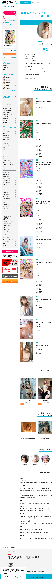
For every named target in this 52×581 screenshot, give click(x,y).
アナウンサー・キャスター (9, 219)
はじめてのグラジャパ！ (10, 20)
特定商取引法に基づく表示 (31, 571)
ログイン (10, 17)
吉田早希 (37, 134)
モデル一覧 (7, 6)
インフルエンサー (8, 221)
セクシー (7, 182)
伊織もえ (37, 127)
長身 (5, 156)
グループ (6, 194)
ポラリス (5, 120)
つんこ (37, 130)
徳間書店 (31, 482)
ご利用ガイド (7, 22)
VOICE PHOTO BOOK (7, 114)
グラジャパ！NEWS (9, 57)
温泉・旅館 (7, 198)
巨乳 (6, 147)
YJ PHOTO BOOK (6, 102)
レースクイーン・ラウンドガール (9, 217)
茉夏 (37, 137)
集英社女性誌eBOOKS (25, 490)
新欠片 (35, 482)
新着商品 (5, 65)
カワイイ (7, 180)
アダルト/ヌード (6, 231)
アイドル (6, 206)
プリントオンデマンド (7, 116)
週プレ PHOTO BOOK (7, 100)
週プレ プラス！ (7, 54)
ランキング (5, 67)
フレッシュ (7, 160)
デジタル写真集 (8, 50)
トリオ (6, 192)
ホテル (6, 196)
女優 (5, 208)
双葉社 (47, 482)
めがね (6, 137)
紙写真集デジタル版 (7, 108)
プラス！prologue (7, 110)
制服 (5, 133)
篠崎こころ (38, 128)
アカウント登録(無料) (10, 13)
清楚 (5, 184)
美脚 (5, 154)
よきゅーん (38, 135)
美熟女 (6, 176)
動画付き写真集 (6, 112)
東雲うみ (37, 266)
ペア (5, 190)
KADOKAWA (35, 481)
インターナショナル (8, 164)
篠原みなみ (38, 103)
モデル (6, 211)
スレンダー (7, 145)
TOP (3, 6)
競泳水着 (6, 135)
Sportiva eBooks (6, 106)
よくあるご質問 (8, 24)
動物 (5, 243)
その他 (6, 245)
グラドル (7, 204)
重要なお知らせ (9, 251)
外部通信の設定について (42, 571)
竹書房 (27, 482)
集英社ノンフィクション (36, 490)
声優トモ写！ (6, 118)
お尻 (5, 150)
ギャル (6, 166)
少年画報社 (22, 482)
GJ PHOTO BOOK (6, 104)
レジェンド (7, 225)
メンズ (6, 241)
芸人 (5, 227)
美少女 (6, 172)
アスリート (6, 229)
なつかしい (7, 178)
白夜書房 (43, 482)
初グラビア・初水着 (8, 239)
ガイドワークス (28, 481)
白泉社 (38, 482)
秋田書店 (22, 481)
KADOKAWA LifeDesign (43, 481)
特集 (4, 69)
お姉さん (6, 174)
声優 (5, 213)
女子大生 (6, 215)
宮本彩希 (37, 132)
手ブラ (6, 237)
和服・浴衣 (7, 139)
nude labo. (5, 122)
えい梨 (37, 173)
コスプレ (6, 131)
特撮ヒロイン (7, 223)
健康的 (6, 158)
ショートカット (8, 152)
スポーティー (7, 162)
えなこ (37, 125)
